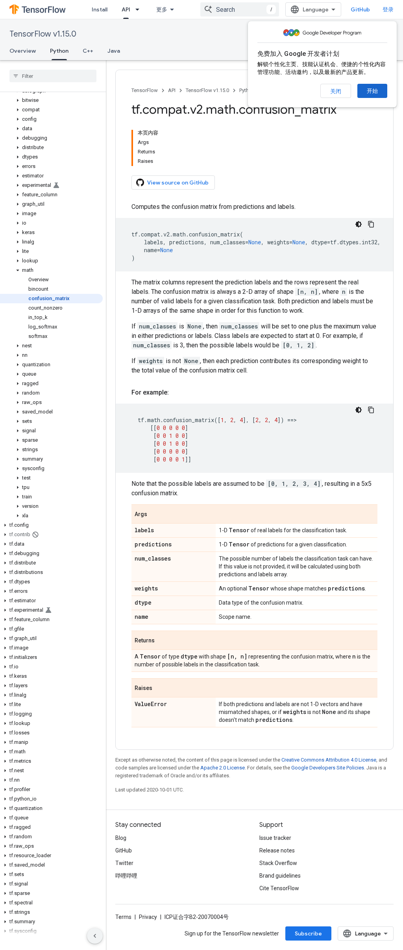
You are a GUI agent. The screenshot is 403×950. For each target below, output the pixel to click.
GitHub (360, 9)
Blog (120, 838)
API (126, 9)
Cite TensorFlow (279, 888)
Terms (123, 917)
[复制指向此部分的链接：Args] (155, 514)
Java (113, 50)
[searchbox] (52, 76)
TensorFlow (144, 90)
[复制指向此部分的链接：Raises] (160, 688)
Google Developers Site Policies (327, 768)
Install (99, 9)
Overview (22, 50)
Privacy (148, 917)
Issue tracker (275, 838)
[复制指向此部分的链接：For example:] (177, 392)
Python (59, 50)
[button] (51, 100)
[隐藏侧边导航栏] (95, 936)
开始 (372, 90)
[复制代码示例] (371, 224)
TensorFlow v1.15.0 (42, 34)
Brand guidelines (280, 876)
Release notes (277, 850)
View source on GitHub (178, 182)
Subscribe (308, 933)
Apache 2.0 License (222, 768)
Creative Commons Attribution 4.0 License (328, 760)
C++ (88, 50)
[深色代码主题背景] (358, 224)
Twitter (124, 863)
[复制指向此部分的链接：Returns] (162, 641)
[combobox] (239, 9)
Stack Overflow (278, 863)
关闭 (335, 91)
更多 (161, 9)
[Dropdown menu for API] (139, 9)
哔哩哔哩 (126, 876)
